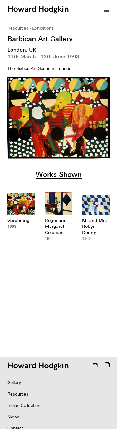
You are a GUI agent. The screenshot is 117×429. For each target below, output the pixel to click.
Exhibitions (43, 28)
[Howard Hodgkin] (38, 9)
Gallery (14, 382)
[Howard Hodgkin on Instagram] (107, 365)
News (13, 416)
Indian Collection (23, 405)
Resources (17, 28)
